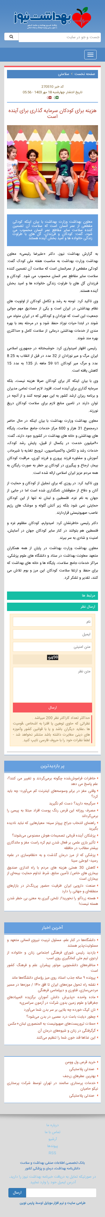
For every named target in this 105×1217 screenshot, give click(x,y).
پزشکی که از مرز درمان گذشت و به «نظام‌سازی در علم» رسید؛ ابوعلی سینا (52, 858)
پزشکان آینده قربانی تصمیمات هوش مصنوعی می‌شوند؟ (53, 836)
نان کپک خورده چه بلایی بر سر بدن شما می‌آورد (59, 1010)
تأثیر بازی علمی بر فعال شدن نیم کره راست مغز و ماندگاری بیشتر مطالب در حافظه (52, 845)
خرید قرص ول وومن (80, 1062)
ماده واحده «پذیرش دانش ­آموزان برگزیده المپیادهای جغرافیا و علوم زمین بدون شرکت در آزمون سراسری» (52, 1000)
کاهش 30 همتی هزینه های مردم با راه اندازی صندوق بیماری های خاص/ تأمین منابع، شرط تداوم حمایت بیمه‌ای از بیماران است (52, 873)
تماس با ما (52, 1132)
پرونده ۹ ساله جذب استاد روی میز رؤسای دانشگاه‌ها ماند (53, 978)
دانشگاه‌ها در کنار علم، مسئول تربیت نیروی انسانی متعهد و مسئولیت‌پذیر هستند (52, 943)
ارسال (17, 1192)
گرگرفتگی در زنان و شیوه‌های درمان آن (66, 1031)
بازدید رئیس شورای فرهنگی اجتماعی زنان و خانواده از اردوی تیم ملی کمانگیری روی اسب (52, 955)
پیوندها (52, 1146)
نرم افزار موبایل (54, 1203)
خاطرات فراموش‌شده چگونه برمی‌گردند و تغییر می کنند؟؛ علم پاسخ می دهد (52, 781)
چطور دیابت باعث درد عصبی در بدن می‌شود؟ (60, 1017)
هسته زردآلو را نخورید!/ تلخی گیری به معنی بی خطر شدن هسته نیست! (52, 901)
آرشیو (52, 1139)
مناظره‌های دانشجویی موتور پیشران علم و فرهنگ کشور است (52, 968)
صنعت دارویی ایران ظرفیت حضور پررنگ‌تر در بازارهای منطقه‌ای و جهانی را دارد (52, 888)
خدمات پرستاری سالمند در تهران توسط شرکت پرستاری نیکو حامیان (52, 1086)
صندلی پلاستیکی (82, 1069)
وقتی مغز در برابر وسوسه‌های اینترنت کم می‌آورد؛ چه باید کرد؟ (52, 794)
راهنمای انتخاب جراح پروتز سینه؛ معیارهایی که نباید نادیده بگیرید (52, 826)
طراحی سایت (76, 1203)
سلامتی (63, 74)
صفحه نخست (84, 74)
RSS (52, 1153)
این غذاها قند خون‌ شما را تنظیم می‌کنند (65, 1038)
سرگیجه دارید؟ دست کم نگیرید (72, 804)
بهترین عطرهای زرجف (79, 1076)
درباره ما (52, 1125)
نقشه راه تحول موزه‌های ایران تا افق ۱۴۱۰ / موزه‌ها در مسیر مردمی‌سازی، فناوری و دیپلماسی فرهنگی (52, 987)
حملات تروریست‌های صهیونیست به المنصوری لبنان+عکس (51, 1024)
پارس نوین (27, 1203)
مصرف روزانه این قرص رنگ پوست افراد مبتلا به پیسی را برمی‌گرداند (52, 813)
